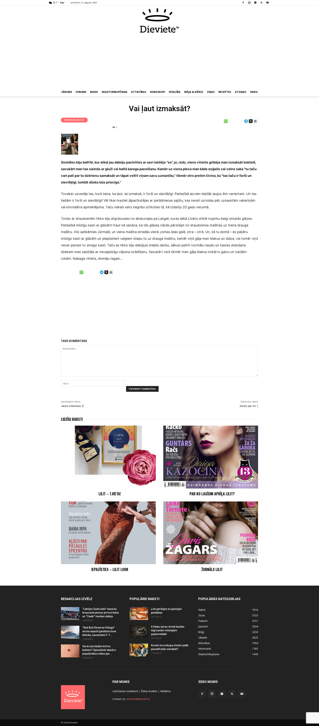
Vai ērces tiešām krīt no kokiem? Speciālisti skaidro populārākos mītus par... (99, 650)
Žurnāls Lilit (212, 569)
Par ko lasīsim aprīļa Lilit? (212, 493)
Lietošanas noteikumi (125, 691)
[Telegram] (255, 2)
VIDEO (254, 92)
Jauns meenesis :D (72, 406)
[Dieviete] (159, 20)
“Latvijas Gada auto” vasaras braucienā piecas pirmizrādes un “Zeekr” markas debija (100, 612)
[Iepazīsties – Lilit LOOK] (108, 532)
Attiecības (138, 92)
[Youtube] (267, 2)
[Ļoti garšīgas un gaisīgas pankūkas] (139, 613)
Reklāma (165, 691)
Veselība (175, 92)
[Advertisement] (159, 61)
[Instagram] (249, 2)
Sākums (66, 92)
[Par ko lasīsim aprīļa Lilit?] (210, 457)
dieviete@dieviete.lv (138, 699)
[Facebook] (243, 2)
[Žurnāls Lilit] (210, 532)
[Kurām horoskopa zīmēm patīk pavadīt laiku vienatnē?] (139, 650)
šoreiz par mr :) (249, 406)
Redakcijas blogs (74, 120)
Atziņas (240, 92)
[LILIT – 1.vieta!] (108, 457)
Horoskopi (157, 92)
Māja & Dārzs (193, 92)
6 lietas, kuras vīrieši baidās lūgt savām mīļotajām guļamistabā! (167, 630)
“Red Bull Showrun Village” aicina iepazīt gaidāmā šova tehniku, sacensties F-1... (99, 631)
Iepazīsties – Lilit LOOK (109, 569)
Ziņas (211, 92)
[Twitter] (261, 2)
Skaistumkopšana (114, 92)
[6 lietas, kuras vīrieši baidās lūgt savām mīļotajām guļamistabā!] (139, 631)
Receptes (224, 92)
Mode (94, 92)
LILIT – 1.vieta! (110, 493)
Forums (81, 92)
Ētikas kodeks (149, 691)
